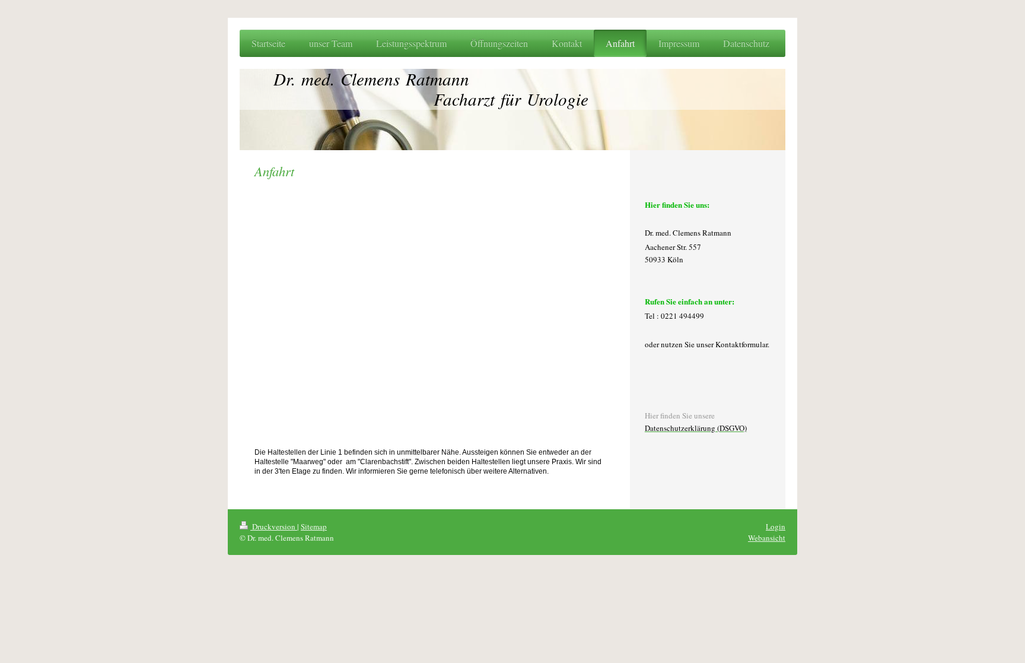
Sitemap (314, 526)
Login (775, 526)
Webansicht (766, 537)
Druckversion (273, 526)
